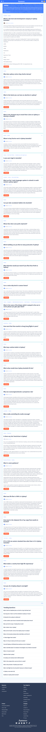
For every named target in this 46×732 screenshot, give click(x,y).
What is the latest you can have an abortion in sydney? (20, 95)
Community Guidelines (6, 705)
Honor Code (4, 707)
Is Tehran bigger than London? (9, 637)
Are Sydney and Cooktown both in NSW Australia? (13, 657)
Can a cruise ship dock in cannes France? (15, 285)
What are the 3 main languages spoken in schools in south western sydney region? (21, 181)
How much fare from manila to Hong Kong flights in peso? (20, 326)
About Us (25, 705)
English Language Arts (27, 695)
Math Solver (4, 713)
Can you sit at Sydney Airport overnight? (15, 586)
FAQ (2, 715)
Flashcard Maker (5, 709)
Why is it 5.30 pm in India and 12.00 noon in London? (14, 641)
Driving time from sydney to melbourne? (11, 617)
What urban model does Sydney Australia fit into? (18, 368)
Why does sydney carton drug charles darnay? (17, 74)
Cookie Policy (25, 715)
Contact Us (25, 707)
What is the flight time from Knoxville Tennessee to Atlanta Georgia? (17, 668)
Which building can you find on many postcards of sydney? (21, 245)
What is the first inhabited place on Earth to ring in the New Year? (17, 610)
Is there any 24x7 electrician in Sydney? (15, 436)
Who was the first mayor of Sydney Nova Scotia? (13, 624)
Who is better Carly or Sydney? (9, 627)
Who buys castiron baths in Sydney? (14, 347)
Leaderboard (4, 687)
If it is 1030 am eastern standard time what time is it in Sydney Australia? (22, 542)
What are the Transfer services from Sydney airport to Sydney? (16, 630)
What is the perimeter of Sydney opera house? (13, 664)
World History (25, 693)
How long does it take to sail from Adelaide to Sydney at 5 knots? (17, 613)
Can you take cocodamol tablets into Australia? (17, 203)
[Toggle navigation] (1, 1)
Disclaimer (25, 713)
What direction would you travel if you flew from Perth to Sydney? (20, 266)
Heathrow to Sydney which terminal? (11, 674)
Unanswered (4, 691)
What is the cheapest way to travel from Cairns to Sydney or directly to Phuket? (21, 115)
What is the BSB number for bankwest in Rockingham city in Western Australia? (19, 647)
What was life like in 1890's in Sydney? (15, 496)
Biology (24, 691)
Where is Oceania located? (9, 651)
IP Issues (25, 718)
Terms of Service (26, 709)
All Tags (3, 689)
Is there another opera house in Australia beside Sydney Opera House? (18, 620)
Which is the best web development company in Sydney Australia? (20, 19)
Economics (25, 701)
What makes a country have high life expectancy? (18, 564)
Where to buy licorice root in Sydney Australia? (17, 138)
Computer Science (26, 699)
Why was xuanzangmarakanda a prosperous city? (18, 392)
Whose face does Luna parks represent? (15, 224)
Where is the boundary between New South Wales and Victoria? (16, 634)
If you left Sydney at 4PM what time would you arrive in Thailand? (17, 644)
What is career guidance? (10, 463)
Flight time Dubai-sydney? (8, 654)
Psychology (25, 697)
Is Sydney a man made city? (9, 671)
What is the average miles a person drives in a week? (14, 661)
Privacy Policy (25, 711)
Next (42, 603)
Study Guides (4, 711)
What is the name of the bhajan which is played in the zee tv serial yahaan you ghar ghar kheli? (21, 306)
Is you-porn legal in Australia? (12, 158)
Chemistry (25, 689)
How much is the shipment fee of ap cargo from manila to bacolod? (20, 520)
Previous (4, 603)
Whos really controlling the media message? (16, 414)
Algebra (24, 687)
